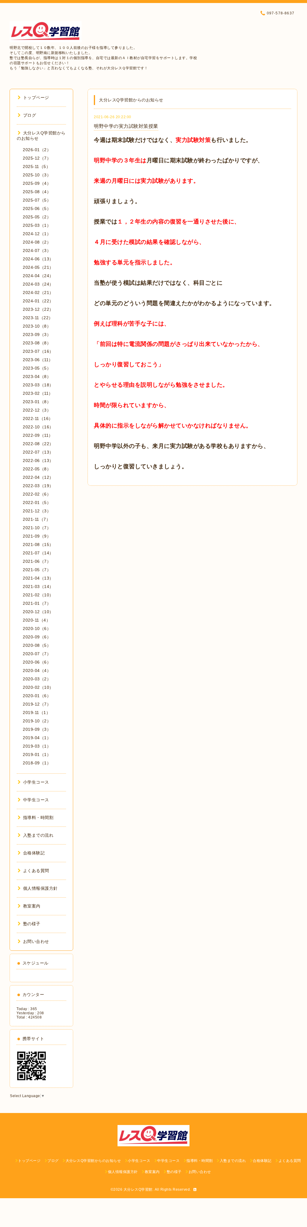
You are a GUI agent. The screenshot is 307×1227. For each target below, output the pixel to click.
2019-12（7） (37, 704)
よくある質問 (36, 870)
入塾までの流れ (38, 835)
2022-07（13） (38, 452)
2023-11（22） (38, 317)
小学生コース (36, 782)
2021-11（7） (36, 519)
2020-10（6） (37, 628)
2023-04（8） (37, 376)
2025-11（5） (36, 166)
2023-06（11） (38, 359)
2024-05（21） (38, 267)
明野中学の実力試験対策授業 (126, 126)
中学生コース (36, 799)
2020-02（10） (38, 687)
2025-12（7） (37, 158)
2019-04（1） (37, 737)
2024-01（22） (38, 300)
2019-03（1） (37, 746)
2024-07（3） (37, 250)
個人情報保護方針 (40, 888)
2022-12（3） (37, 410)
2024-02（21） (38, 292)
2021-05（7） (37, 569)
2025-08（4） (37, 191)
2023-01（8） (37, 401)
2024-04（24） (38, 275)
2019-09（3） (37, 729)
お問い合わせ (36, 941)
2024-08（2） (37, 242)
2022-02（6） (37, 494)
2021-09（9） (37, 536)
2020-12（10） (38, 611)
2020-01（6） (37, 695)
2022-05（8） (37, 468)
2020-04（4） (37, 670)
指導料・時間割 (38, 817)
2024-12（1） (37, 233)
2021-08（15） (38, 544)
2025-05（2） (37, 216)
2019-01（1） (37, 754)
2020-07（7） (37, 653)
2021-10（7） (37, 527)
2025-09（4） (37, 183)
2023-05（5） (37, 368)
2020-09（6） (37, 636)
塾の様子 (31, 923)
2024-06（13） (38, 258)
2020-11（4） (36, 620)
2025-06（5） (37, 208)
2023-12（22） (38, 309)
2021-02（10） (38, 594)
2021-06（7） (37, 561)
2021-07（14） (38, 552)
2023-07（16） (38, 351)
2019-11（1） (36, 712)
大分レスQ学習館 (138, 1189)
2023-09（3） (37, 334)
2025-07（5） (37, 200)
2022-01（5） (37, 502)
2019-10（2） (37, 720)
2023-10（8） (37, 326)
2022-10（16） (38, 426)
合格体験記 (34, 852)
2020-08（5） (37, 645)
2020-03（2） (37, 678)
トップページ (36, 97)
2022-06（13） (38, 460)
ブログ (29, 115)
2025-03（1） (37, 225)
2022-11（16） (38, 418)
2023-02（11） (38, 393)
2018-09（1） (37, 762)
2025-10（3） (37, 174)
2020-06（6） (37, 662)
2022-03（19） (38, 485)
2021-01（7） (37, 603)
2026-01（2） (37, 149)
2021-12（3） (37, 510)
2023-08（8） (37, 342)
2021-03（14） (38, 586)
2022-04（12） (38, 477)
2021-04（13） (38, 578)
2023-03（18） (38, 384)
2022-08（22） (38, 443)
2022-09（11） (38, 435)
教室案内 (31, 906)
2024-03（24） (38, 284)
